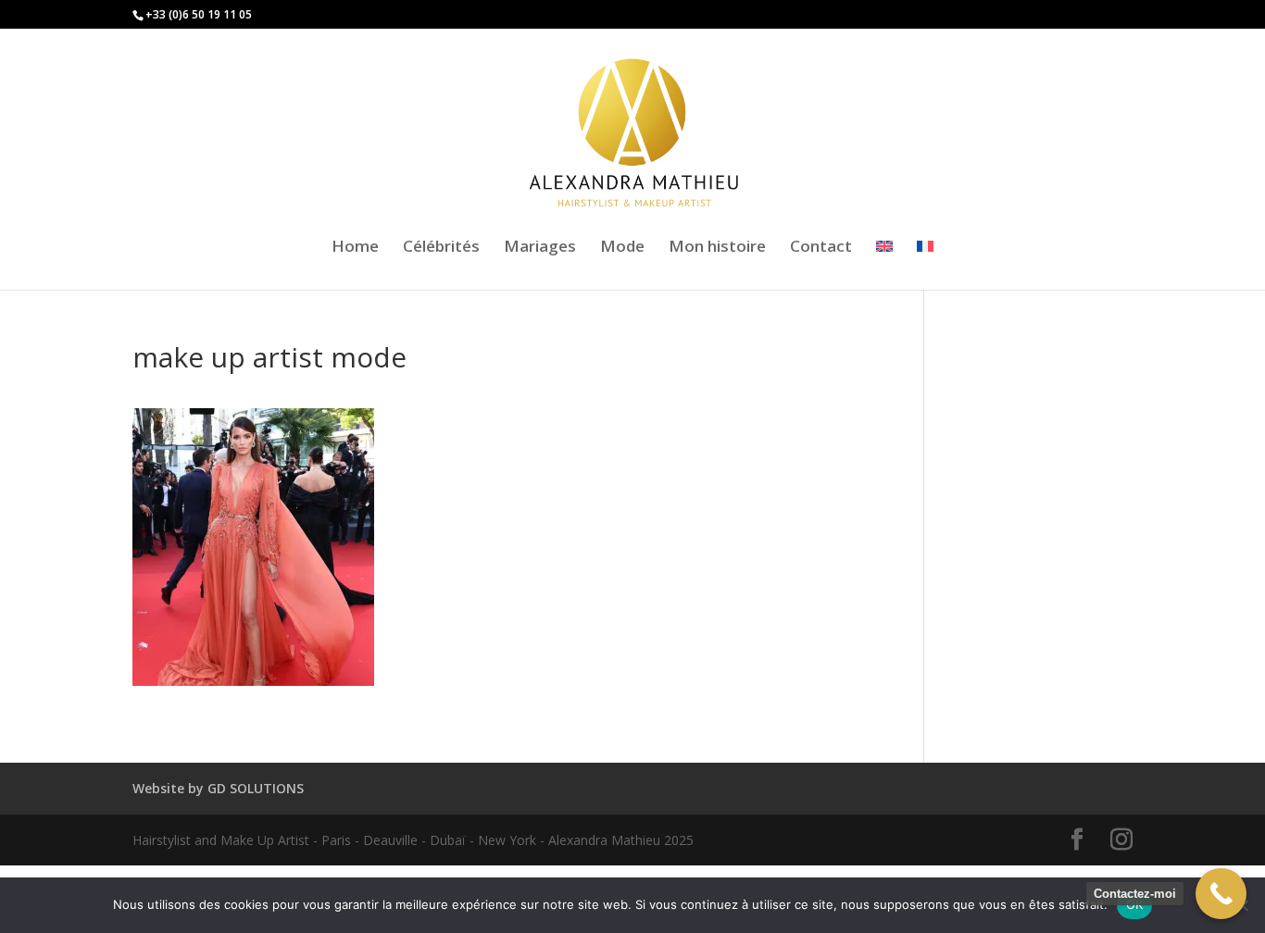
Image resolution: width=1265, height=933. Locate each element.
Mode (622, 248)
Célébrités (441, 248)
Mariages (540, 248)
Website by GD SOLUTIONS (218, 788)
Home (355, 248)
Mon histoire (717, 248)
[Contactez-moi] (1221, 893)
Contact (821, 248)
